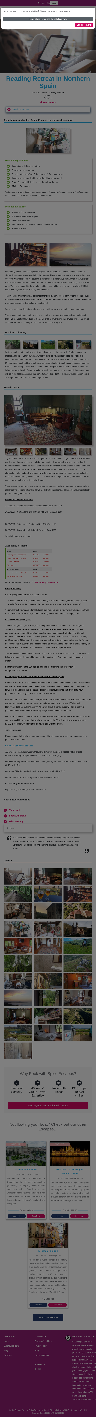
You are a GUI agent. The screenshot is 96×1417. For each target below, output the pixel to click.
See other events (84, 25)
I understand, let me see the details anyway (48, 19)
